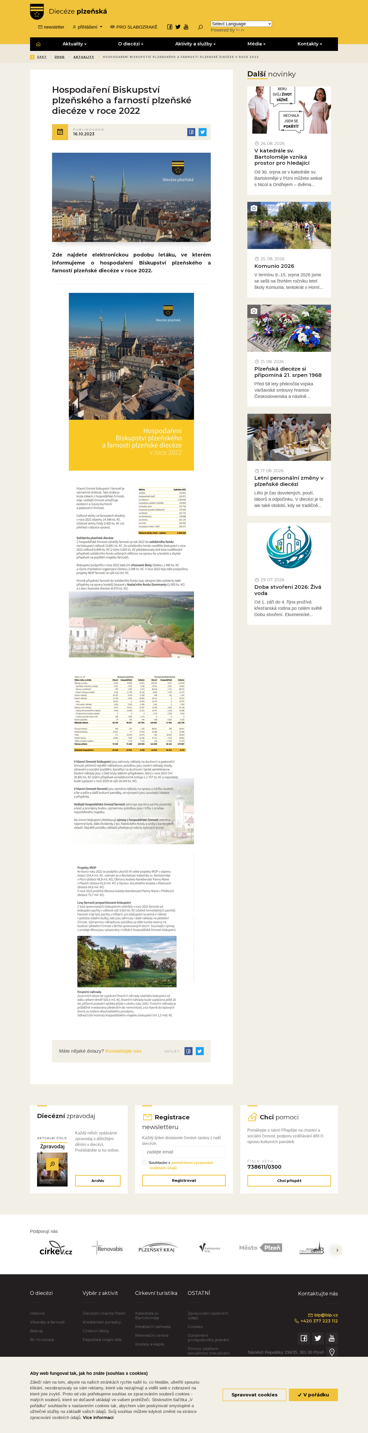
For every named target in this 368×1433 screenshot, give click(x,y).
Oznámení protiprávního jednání (208, 1337)
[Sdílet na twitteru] (203, 132)
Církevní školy (96, 1330)
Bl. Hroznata (42, 1339)
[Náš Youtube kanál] (186, 26)
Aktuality (84, 57)
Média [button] (255, 44)
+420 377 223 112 (318, 1320)
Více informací (98, 1417)
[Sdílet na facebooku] (191, 132)
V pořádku (315, 1395)
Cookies (195, 1326)
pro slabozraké (136, 27)
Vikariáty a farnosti (47, 1322)
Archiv (97, 1180)
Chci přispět (289, 1180)
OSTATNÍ (199, 1293)
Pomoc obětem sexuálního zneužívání (209, 1351)
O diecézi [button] (129, 44)
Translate (254, 30)
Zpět (42, 57)
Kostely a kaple (149, 1344)
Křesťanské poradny (102, 1322)
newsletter (53, 27)
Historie (37, 1313)
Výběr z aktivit (100, 1293)
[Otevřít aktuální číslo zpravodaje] (52, 1164)
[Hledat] (200, 27)
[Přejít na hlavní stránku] (68, 11)
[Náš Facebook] (169, 26)
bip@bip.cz (325, 1314)
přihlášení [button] (88, 27)
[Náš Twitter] (177, 26)
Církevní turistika (156, 1293)
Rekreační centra (151, 1335)
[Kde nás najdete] (332, 1352)
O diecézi (41, 1293)
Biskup (36, 1330)
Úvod (60, 57)
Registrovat (184, 1180)
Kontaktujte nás (123, 1051)
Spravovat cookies (254, 1395)
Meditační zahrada (152, 1326)
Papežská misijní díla (102, 1339)
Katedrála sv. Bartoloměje (147, 1315)
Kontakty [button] (307, 44)
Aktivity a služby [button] (193, 44)
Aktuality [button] (73, 44)
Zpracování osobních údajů (208, 1315)
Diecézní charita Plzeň (104, 1313)
